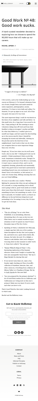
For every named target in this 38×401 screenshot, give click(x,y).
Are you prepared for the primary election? (19, 276)
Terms (19, 375)
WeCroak (32, 228)
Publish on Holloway (19, 363)
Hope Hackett (8, 257)
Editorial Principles (19, 361)
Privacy (19, 378)
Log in (21, 3)
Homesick (7, 55)
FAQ (19, 358)
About (19, 354)
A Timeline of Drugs (22, 270)
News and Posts (19, 356)
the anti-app (24, 244)
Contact (19, 366)
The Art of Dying (10, 212)
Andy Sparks (10, 272)
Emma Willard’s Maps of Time (15, 248)
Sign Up (19, 322)
